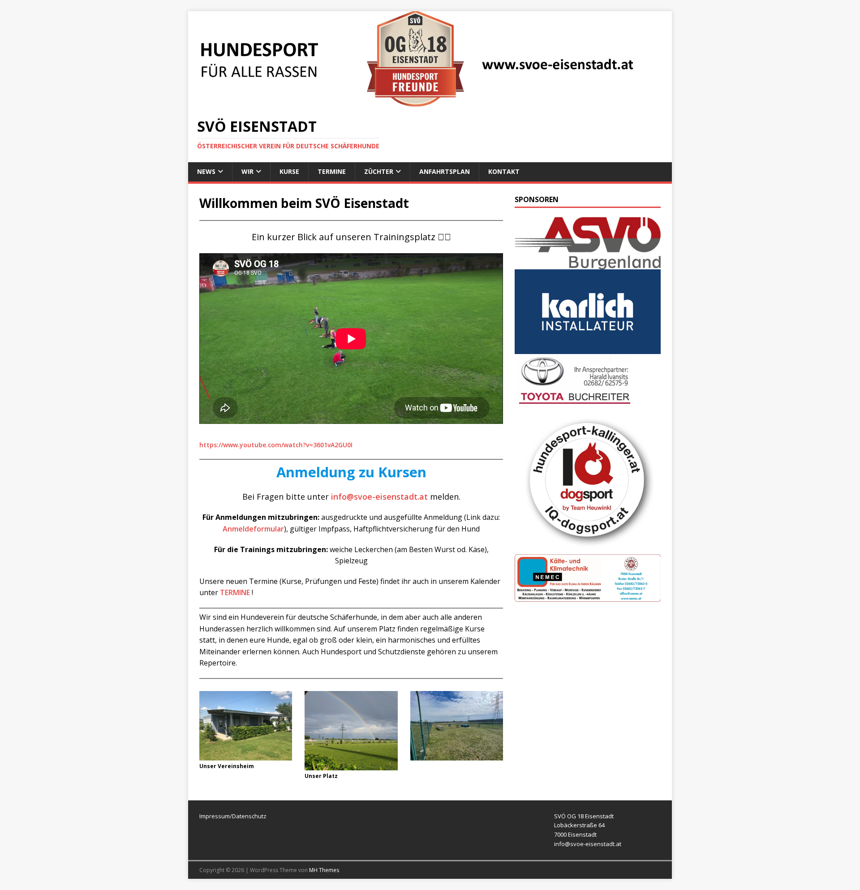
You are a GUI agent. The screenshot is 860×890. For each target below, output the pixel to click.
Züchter (378, 171)
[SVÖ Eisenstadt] (430, 103)
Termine (332, 171)
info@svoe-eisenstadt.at (379, 496)
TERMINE (235, 592)
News (206, 171)
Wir (247, 171)
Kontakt (504, 171)
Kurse (289, 171)
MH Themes (324, 870)
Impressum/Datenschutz (233, 816)
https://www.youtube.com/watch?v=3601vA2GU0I (276, 445)
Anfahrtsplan (444, 171)
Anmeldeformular (253, 529)
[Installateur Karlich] (588, 348)
